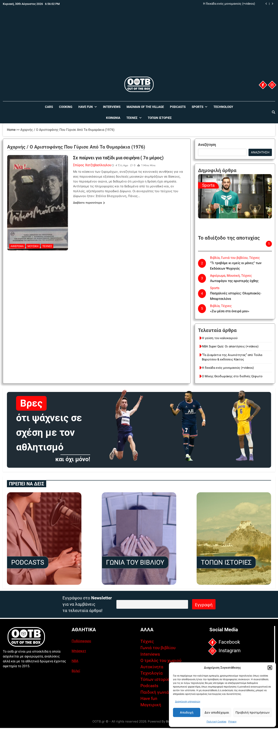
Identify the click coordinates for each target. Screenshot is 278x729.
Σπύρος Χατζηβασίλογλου (92, 165)
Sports (197, 107)
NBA (75, 661)
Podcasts (178, 107)
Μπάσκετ (79, 651)
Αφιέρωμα (17, 246)
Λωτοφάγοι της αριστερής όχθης (234, 281)
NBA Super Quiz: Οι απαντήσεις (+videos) (230, 346)
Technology (223, 107)
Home (11, 130)
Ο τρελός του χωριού (160, 660)
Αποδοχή (186, 712)
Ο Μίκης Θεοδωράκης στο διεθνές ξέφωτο (232, 376)
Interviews (111, 107)
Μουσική (32, 246)
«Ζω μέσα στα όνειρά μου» (229, 311)
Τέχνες (132, 118)
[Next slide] (272, 3)
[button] (270, 668)
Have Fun (85, 107)
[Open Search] (273, 112)
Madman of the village (145, 107)
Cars (49, 107)
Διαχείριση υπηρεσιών (187, 701)
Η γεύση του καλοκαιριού (220, 338)
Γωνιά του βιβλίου (234, 258)
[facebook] (263, 85)
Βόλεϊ (76, 671)
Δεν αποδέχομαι (217, 712)
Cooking (65, 107)
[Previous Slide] (266, 3)
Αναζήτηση (207, 144)
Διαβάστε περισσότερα (87, 203)
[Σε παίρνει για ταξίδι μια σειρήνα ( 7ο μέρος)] (37, 180)
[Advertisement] (139, 45)
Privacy (232, 721)
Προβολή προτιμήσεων (252, 712)
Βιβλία (215, 258)
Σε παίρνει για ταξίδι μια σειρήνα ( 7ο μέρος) (118, 157)
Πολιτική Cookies (216, 721)
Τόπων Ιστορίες (160, 118)
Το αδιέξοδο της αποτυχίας (229, 238)
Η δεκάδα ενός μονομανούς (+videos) (229, 3)
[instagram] (272, 85)
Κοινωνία (113, 118)
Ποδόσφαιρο (81, 641)
